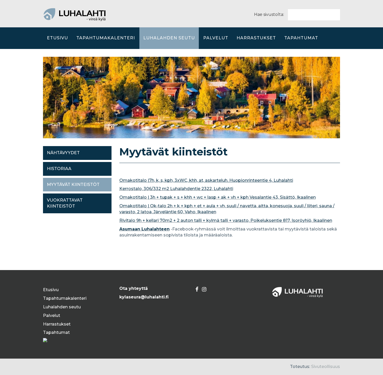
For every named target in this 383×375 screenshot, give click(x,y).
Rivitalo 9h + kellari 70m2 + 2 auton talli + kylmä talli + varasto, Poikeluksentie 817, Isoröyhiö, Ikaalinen (225, 220)
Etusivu (57, 37)
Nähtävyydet (63, 152)
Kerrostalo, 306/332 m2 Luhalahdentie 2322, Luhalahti (176, 188)
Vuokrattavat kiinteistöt (65, 203)
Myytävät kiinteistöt (73, 184)
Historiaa (59, 168)
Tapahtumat (301, 37)
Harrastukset (256, 37)
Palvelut (215, 37)
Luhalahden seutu (169, 37)
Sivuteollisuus (325, 366)
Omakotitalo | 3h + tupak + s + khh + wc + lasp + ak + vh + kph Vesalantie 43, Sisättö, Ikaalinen (217, 197)
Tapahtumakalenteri (105, 37)
